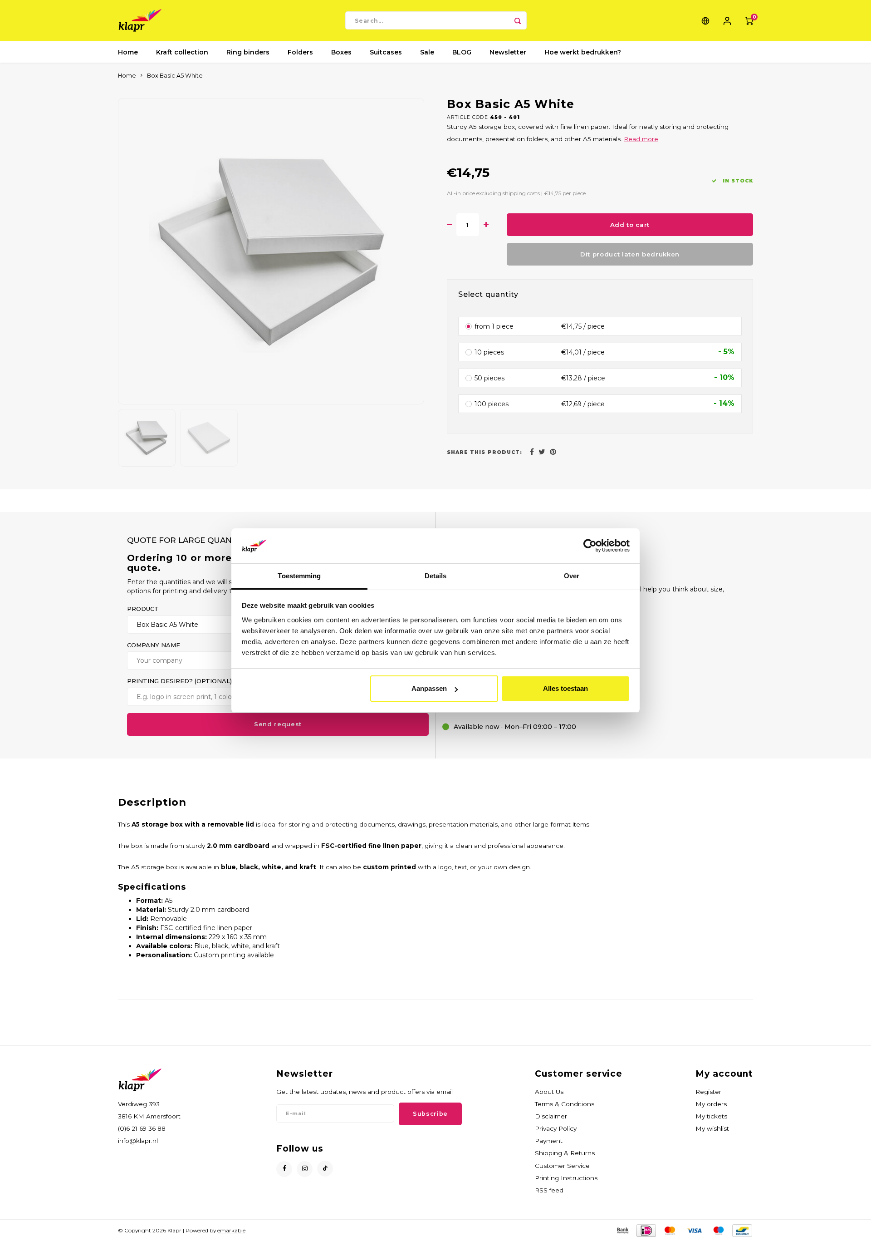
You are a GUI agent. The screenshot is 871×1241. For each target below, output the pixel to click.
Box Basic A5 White (175, 75)
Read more (641, 139)
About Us (549, 1091)
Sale (427, 52)
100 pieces (492, 403)
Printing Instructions (566, 1178)
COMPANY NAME (153, 645)
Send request (278, 724)
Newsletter (507, 52)
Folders (300, 52)
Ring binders (247, 52)
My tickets (711, 1116)
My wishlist (712, 1128)
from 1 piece (494, 326)
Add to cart (630, 224)
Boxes (341, 52)
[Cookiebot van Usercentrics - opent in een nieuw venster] (590, 546)
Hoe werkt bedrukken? (582, 52)
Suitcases (386, 52)
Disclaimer (551, 1116)
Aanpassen (429, 688)
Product (143, 608)
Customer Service (562, 1165)
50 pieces (489, 378)
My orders (711, 1104)
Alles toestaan (565, 688)
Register (708, 1091)
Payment (549, 1140)
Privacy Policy (556, 1128)
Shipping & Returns (565, 1153)
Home (128, 52)
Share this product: (484, 452)
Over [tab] (571, 576)
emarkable (231, 1230)
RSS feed (549, 1190)
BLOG (461, 52)
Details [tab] (436, 576)
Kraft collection (182, 52)
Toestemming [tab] (299, 576)
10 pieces (489, 352)
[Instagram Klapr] (305, 1169)
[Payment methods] (622, 1230)
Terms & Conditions (564, 1104)
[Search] (518, 20)
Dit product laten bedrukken (630, 254)
